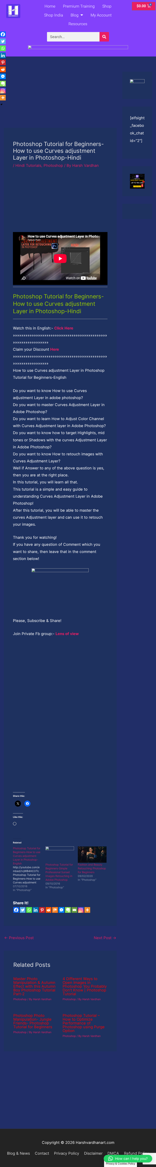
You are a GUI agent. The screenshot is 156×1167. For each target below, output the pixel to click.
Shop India (53, 15)
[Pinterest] (42, 910)
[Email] (74, 910)
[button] (128, 1158)
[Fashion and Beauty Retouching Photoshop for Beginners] (92, 854)
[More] (87, 910)
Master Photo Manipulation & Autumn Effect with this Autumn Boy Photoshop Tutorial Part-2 (34, 986)
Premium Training (79, 6)
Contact (42, 1153)
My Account (101, 15)
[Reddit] (48, 910)
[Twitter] (22, 910)
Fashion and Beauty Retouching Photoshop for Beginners (92, 868)
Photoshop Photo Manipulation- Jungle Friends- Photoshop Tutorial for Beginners (32, 1021)
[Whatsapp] (29, 910)
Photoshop (53, 165)
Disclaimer (93, 1153)
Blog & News (18, 1153)
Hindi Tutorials (28, 165)
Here (54, 349)
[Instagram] (81, 910)
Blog (75, 15)
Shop (106, 6)
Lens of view (67, 633)
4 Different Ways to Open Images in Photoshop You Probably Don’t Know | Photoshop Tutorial (85, 986)
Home (50, 6)
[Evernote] (68, 910)
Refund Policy (136, 1153)
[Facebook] (16, 910)
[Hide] (1, 104)
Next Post (105, 938)
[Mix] (55, 910)
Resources (77, 23)
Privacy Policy (66, 1153)
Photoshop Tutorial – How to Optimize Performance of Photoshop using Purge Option (84, 1023)
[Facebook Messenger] (61, 910)
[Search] (104, 37)
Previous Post (19, 938)
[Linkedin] (35, 910)
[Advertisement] (60, 99)
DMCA (113, 1153)
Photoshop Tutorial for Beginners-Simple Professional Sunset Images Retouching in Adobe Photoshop (59, 872)
